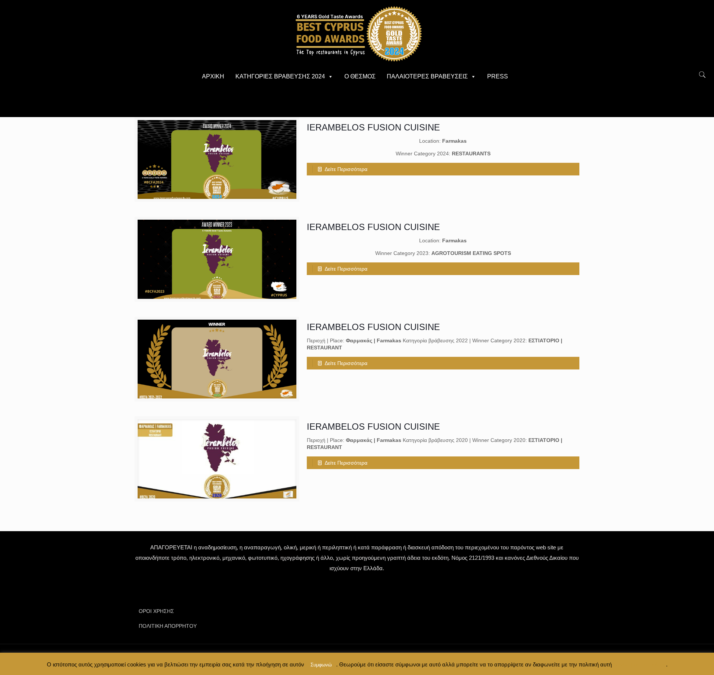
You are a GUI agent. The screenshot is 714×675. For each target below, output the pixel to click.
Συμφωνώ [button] (321, 665)
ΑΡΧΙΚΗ (213, 76)
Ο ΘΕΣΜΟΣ (360, 76)
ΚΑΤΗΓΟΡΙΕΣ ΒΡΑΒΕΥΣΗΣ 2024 (280, 76)
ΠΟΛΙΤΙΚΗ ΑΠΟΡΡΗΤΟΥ (168, 626)
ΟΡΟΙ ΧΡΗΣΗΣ (156, 611)
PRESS (497, 76)
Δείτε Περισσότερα (346, 169)
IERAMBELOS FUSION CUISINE (373, 127)
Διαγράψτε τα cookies (639, 664)
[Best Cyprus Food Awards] (357, 33)
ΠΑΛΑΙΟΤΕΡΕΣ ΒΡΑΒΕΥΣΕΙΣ (427, 76)
